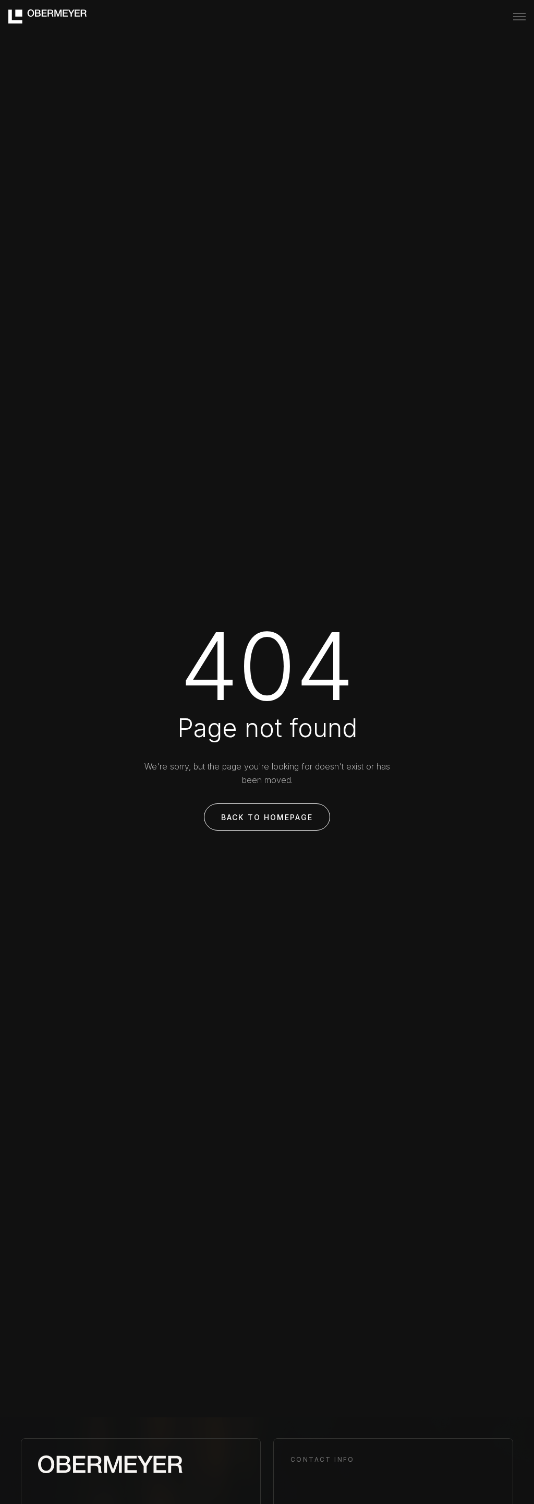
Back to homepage (267, 817)
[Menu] (519, 16)
